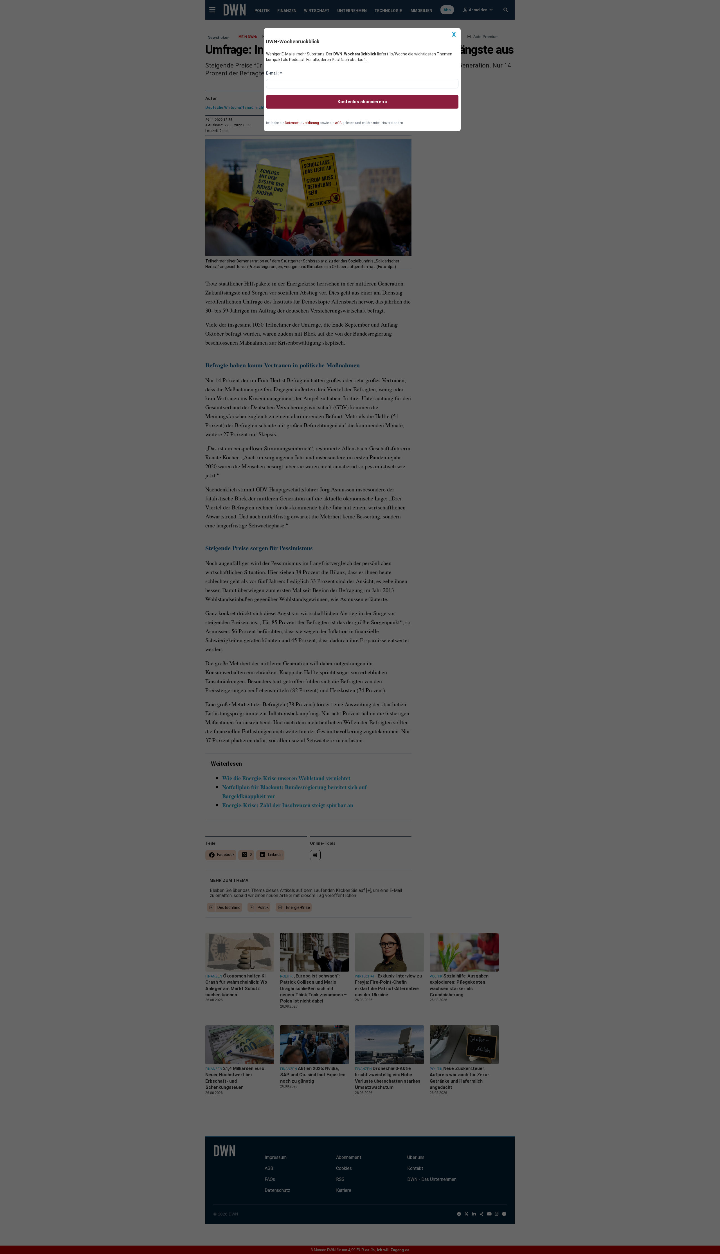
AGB (338, 123)
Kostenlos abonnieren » (362, 101)
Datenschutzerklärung (302, 123)
